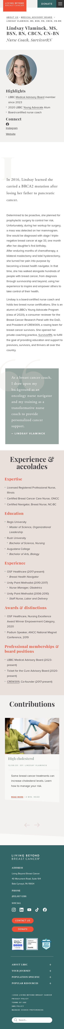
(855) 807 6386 (19, 896)
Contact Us (22, 920)
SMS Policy (18, 1006)
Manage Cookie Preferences (27, 1010)
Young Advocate (33, 107)
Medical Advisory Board (37, 17)
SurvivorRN (45, 335)
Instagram (12, 128)
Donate (46, 3)
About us (12, 17)
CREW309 (13, 682)
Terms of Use (19, 1002)
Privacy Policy (20, 999)
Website (11, 134)
